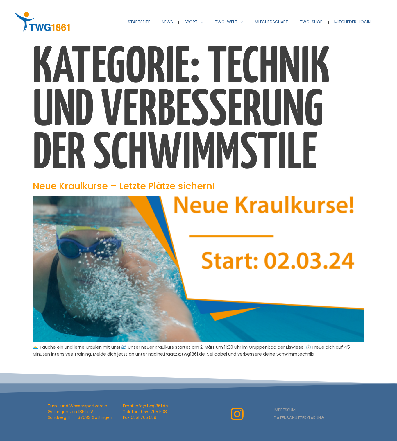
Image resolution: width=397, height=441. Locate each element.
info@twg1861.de (151, 406)
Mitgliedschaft (271, 22)
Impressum (285, 410)
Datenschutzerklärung (299, 418)
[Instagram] (237, 413)
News (167, 22)
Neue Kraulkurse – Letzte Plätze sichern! (124, 185)
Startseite (139, 22)
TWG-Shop (311, 22)
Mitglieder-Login (352, 22)
